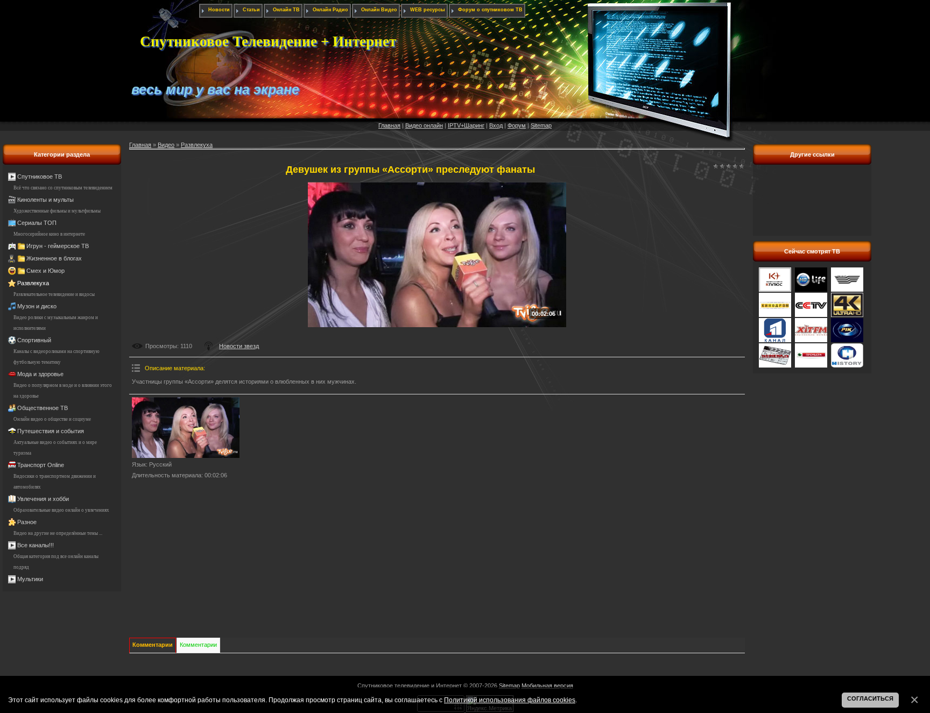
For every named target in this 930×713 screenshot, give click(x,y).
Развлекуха (33, 283)
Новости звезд (239, 346)
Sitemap (541, 125)
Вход (496, 125)
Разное (27, 522)
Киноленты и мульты (45, 199)
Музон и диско (37, 306)
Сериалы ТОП (37, 223)
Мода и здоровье (40, 374)
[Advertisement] (812, 206)
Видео (166, 145)
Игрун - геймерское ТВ (57, 246)
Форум (517, 125)
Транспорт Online (40, 465)
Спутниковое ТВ (39, 176)
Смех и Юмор (45, 270)
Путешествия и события (50, 431)
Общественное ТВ (42, 408)
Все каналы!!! (35, 545)
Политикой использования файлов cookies (509, 699)
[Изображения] (185, 427)
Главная (389, 125)
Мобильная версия (547, 685)
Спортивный (34, 340)
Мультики (30, 579)
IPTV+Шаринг (466, 125)
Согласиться (870, 698)
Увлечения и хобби (43, 499)
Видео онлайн (424, 125)
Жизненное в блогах (54, 258)
